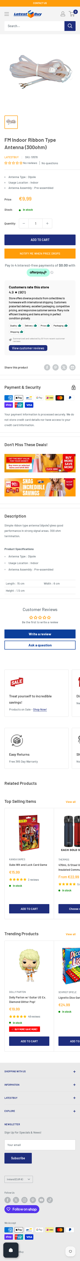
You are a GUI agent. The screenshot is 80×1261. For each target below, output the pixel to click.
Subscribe (18, 1158)
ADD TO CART (40, 240)
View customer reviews (28, 348)
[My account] (63, 13)
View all (71, 802)
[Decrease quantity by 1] (23, 223)
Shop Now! (40, 709)
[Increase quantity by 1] (47, 223)
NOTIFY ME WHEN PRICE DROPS (40, 253)
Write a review (40, 634)
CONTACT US (40, 3)
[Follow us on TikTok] (50, 1200)
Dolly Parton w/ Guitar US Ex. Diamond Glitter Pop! (27, 1000)
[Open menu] (6, 14)
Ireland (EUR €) (15, 1179)
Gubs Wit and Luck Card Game (28, 864)
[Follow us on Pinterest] (33, 1200)
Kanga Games (17, 859)
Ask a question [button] (40, 645)
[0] (72, 13)
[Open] (10, 1250)
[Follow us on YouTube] (41, 1200)
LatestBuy (11, 157)
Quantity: (10, 223)
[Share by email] (72, 367)
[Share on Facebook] (47, 367)
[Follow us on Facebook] (7, 1200)
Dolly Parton (17, 991)
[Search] (70, 26)
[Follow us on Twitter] (16, 1200)
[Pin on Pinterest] (55, 367)
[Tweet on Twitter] (64, 367)
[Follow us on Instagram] (24, 1200)
